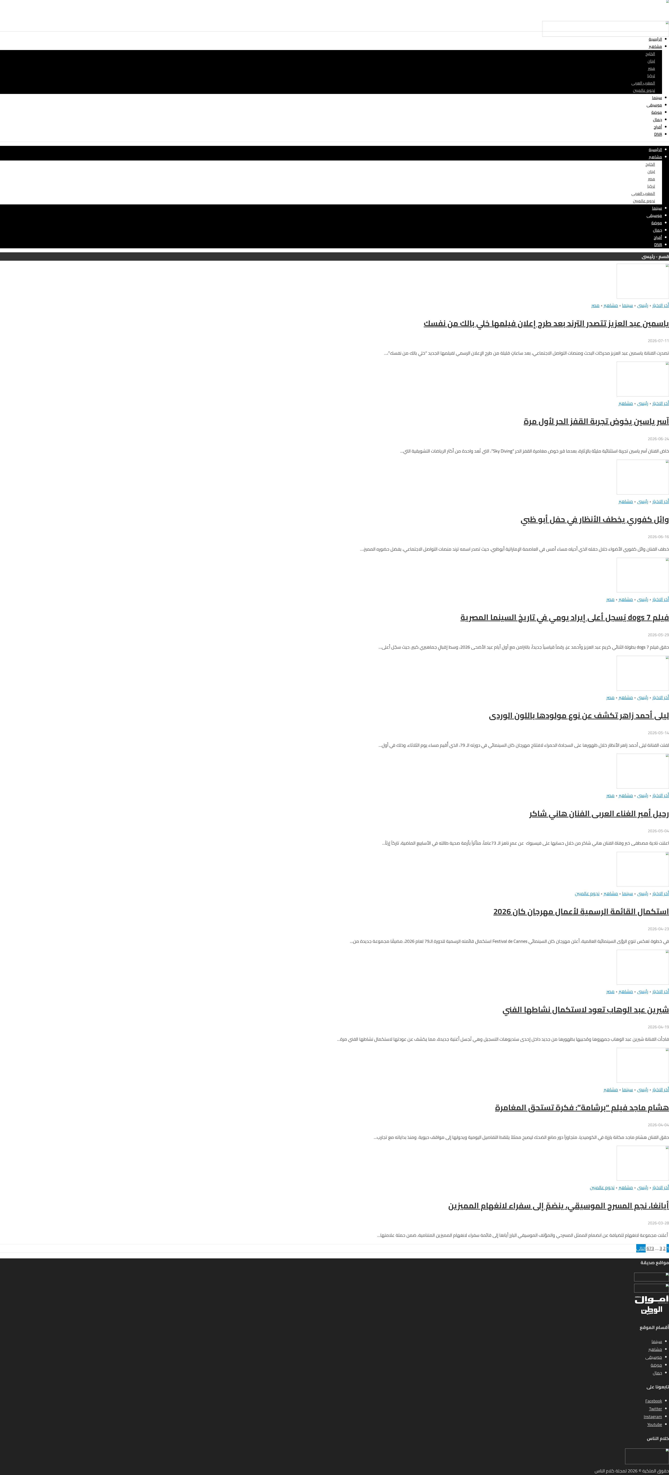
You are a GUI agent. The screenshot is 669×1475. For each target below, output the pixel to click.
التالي (641, 1248)
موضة (656, 112)
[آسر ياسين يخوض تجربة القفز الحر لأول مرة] (643, 395)
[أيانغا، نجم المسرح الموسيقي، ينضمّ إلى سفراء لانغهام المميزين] (643, 1179)
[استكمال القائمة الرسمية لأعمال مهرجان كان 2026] (643, 885)
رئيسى (642, 305)
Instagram (653, 1416)
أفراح (658, 127)
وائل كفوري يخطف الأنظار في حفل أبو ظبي (595, 519)
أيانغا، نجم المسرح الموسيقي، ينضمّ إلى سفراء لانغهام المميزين (558, 1205)
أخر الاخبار (660, 305)
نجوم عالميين (644, 90)
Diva (658, 134)
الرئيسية (655, 39)
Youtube (654, 1424)
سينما (657, 97)
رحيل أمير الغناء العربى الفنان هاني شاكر (599, 813)
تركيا (651, 75)
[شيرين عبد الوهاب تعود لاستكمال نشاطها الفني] (643, 983)
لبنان (651, 61)
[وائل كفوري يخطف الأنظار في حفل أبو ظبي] (643, 493)
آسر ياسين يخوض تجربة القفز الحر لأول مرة (596, 421)
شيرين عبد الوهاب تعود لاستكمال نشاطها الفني (585, 1009)
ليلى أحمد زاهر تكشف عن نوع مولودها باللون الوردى (579, 715)
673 (650, 1248)
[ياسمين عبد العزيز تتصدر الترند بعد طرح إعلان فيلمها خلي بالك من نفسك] (643, 297)
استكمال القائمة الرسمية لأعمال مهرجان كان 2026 (581, 911)
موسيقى (654, 105)
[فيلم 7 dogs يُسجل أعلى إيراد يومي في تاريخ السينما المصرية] (643, 591)
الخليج (650, 53)
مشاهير (655, 46)
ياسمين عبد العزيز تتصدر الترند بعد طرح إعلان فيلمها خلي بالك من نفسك (546, 323)
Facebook (653, 1401)
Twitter (655, 1409)
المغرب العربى (643, 83)
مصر (651, 68)
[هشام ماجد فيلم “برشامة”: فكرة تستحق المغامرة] (643, 1081)
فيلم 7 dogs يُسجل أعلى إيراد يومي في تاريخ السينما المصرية (564, 617)
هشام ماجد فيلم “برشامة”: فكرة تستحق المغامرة (582, 1107)
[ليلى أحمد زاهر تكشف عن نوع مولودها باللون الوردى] (643, 689)
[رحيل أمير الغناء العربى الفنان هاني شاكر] (643, 787)
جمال (657, 119)
